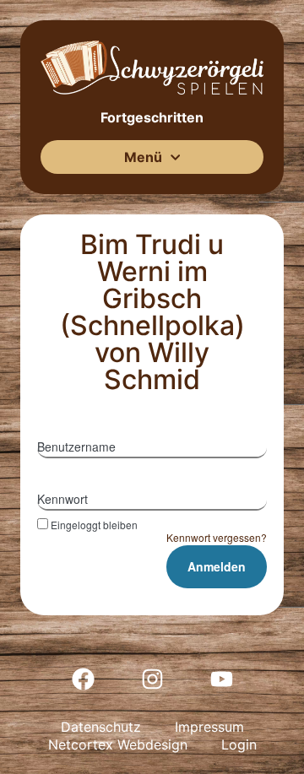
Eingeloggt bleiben (94, 524)
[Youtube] (221, 678)
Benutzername (76, 446)
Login (239, 744)
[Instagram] (152, 678)
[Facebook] (83, 678)
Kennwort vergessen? (216, 537)
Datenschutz (101, 726)
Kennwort (62, 499)
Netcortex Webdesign (117, 744)
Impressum (209, 726)
